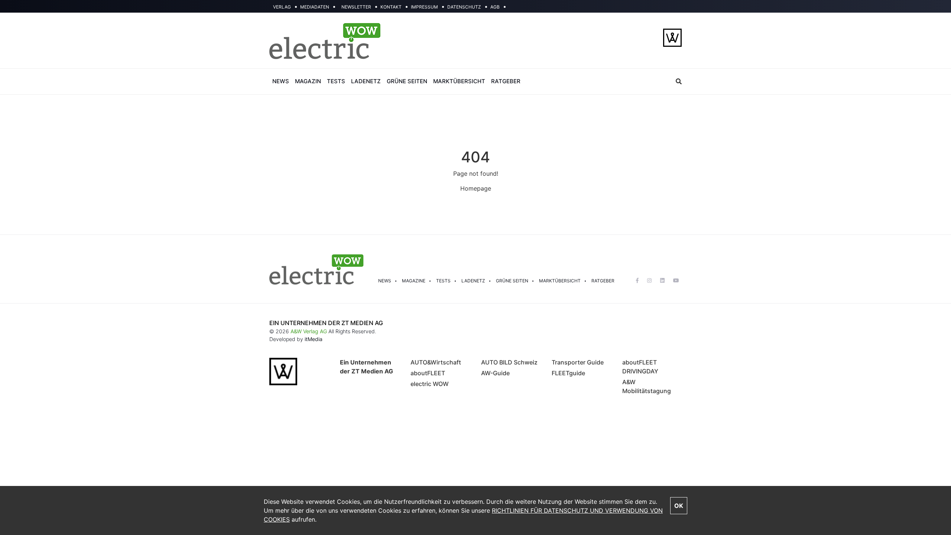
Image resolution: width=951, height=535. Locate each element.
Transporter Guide (578, 362)
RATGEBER (505, 81)
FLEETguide (568, 373)
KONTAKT (391, 7)
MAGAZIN (308, 81)
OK (678, 505)
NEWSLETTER (356, 7)
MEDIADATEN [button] (314, 7)
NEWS (280, 81)
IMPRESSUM (424, 7)
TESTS (336, 81)
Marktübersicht (560, 280)
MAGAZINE (413, 280)
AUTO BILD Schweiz (509, 362)
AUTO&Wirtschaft (435, 362)
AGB (495, 7)
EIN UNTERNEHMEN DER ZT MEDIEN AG (326, 323)
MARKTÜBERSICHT (459, 81)
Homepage (475, 188)
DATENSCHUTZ (464, 7)
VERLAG (282, 7)
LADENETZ (366, 81)
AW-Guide (495, 373)
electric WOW (429, 384)
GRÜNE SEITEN (407, 81)
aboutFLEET (427, 373)
